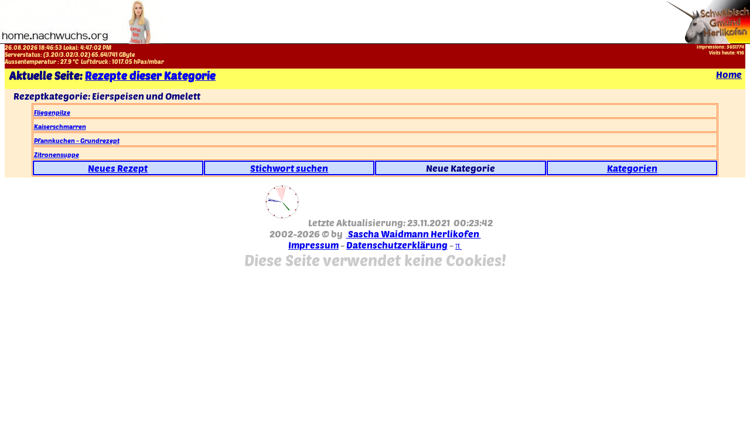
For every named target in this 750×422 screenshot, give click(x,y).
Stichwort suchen (289, 167)
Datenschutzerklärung (397, 244)
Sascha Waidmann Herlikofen (413, 233)
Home (729, 74)
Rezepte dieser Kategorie (150, 75)
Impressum (313, 244)
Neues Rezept (118, 167)
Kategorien (632, 167)
